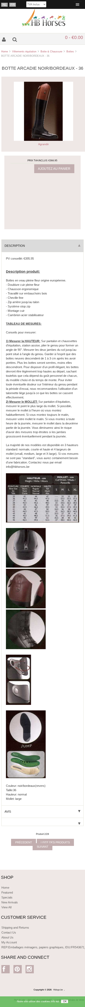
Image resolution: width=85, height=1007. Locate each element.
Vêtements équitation (24, 51)
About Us (7, 937)
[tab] (42, 822)
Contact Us (8, 932)
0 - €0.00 (74, 37)
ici (57, 1001)
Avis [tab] (8, 811)
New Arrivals (9, 902)
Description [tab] (15, 245)
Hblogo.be (58, 989)
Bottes (70, 51)
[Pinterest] (17, 970)
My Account (9, 942)
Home (4, 51)
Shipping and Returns (15, 927)
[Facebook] (5, 970)
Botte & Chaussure (51, 51)
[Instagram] (29, 970)
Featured (7, 892)
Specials (6, 897)
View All (6, 907)
